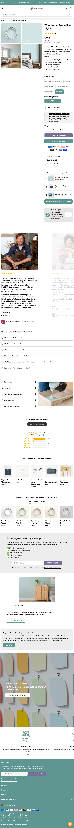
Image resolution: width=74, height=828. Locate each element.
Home (3, 20)
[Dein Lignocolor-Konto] (67, 8)
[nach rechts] (22, 68)
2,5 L (52, 101)
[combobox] (37, 14)
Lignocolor (10, 824)
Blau (9, 20)
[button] (48, 33)
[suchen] (70, 14)
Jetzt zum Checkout (58, 141)
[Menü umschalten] (2, 8)
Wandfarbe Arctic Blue (61, 177)
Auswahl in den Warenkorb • (58, 201)
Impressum (20, 821)
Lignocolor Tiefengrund (61, 186)
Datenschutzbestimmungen (52, 568)
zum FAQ (68, 214)
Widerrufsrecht (31, 821)
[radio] (53, 81)
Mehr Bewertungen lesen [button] (37, 424)
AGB (13, 821)
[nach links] (21, 68)
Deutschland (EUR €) (11, 805)
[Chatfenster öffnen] (70, 824)
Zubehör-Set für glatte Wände (63, 194)
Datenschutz (5, 821)
